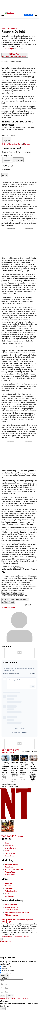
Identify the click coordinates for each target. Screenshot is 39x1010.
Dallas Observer (11, 905)
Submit (10, 996)
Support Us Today (8, 607)
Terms (20, 144)
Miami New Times (11, 910)
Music (7, 851)
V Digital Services (11, 915)
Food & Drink (9, 845)
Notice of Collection (9, 144)
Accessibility (23, 920)
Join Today (4, 975)
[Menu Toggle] (3, 14)
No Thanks (4, 978)
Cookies (15, 920)
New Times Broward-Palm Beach (17, 912)
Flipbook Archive (11, 891)
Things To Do (10, 853)
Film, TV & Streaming (9, 28)
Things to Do (6, 967)
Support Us (28, 14)
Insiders (4, 969)
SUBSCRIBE (8, 161)
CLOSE (4, 176)
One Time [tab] (5, 593)
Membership (9, 896)
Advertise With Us (11, 864)
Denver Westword (11, 907)
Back (2, 996)
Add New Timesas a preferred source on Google (14, 55)
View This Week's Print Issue (12, 836)
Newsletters (9, 856)
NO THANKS (18, 161)
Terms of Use (10, 872)
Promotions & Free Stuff (14, 870)
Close (3, 1008)
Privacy (27, 144)
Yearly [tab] (21, 593)
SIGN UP (7, 141)
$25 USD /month (22, 599)
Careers (8, 886)
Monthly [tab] (14, 593)
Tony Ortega (8, 49)
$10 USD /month (8, 599)
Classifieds (9, 867)
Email (4, 136)
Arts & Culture (10, 848)
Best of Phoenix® (8, 971)
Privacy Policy (10, 875)
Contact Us (9, 888)
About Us (8, 883)
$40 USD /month (8, 602)
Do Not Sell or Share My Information (15, 937)
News (7, 843)
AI (28, 920)
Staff (7, 894)
